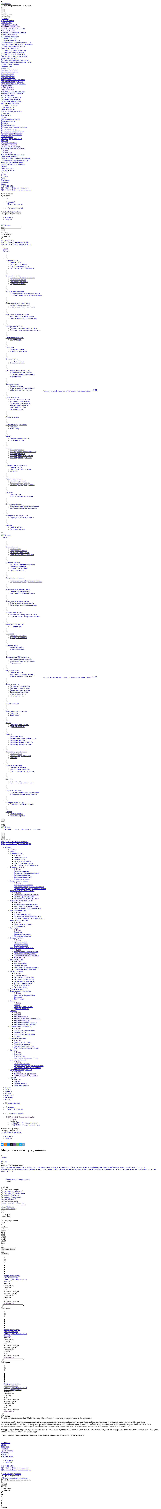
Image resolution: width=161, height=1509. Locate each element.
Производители (7, 1451)
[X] (11, 1144)
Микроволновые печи (22, 914)
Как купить (5, 1447)
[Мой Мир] (8, 1144)
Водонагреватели (20, 963)
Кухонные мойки (20, 942)
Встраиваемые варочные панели (26, 895)
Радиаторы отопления (22, 1042)
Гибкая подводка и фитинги (24, 1030)
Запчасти (17, 1015)
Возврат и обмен (7, 1456)
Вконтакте (9, 217)
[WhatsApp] (17, 1144)
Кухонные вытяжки (21, 871)
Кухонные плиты (20, 857)
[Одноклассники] (5, 1144)
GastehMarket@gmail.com (12, 212)
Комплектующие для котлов (24, 995)
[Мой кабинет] (2, 823)
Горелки (17, 1081)
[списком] (3, 1211)
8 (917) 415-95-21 (16, 190)
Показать (5, 1254)
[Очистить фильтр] (2, 1251)
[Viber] (14, 1144)
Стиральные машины (22, 1064)
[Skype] (20, 1144)
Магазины (5, 1452)
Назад (14, 849)
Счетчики (17, 1054)
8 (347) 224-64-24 (7, 186)
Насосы (17, 1005)
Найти (4, 1484)
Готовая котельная (62, 1169)
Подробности (9, 1303)
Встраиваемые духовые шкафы (25, 904)
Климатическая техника (23, 924)
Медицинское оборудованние (25, 1074)
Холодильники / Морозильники (26, 952)
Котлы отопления (20, 975)
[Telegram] (23, 1144)
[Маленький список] (1, 1213)
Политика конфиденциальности (15, 1478)
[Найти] (2, 10)
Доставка (4, 1449)
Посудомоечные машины (23, 885)
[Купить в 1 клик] (5, 1260)
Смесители (18, 932)
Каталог (13, 851)
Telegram (8, 219)
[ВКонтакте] (2, 1144)
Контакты (4, 1454)
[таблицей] (5, 1211)
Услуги (3, 1445)
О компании (5, 1443)
